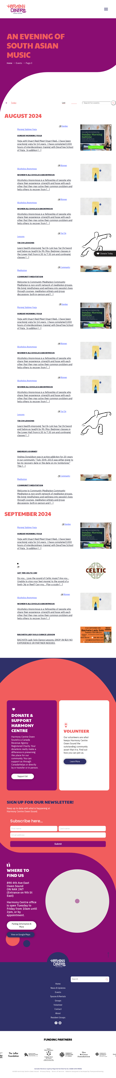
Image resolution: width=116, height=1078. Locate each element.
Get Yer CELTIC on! (27, 572)
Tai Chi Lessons (25, 242)
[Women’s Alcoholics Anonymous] (95, 172)
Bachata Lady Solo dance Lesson (36, 634)
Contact (58, 1009)
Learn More (75, 761)
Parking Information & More (21, 925)
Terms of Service (58, 1071)
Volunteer (58, 1005)
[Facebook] (56, 1022)
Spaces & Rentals (58, 996)
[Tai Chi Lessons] (95, 244)
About (58, 1013)
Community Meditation (30, 276)
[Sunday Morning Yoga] (95, 137)
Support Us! (23, 776)
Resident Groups (58, 1017)
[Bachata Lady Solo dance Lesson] (95, 635)
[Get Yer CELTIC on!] (95, 570)
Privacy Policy (45, 1071)
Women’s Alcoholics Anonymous (36, 174)
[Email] (60, 1022)
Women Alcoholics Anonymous (35, 208)
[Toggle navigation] (106, 9)
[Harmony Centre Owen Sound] (16, 9)
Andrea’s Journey (27, 451)
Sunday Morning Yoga (29, 135)
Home (9, 63)
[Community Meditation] (95, 269)
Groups (58, 1000)
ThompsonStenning (96, 1071)
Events (19, 63)
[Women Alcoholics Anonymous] (95, 206)
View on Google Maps (20, 934)
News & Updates (58, 988)
